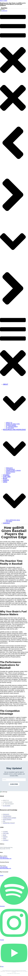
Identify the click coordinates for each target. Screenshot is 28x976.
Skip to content (3, 0)
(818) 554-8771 (3, 857)
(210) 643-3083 (3, 867)
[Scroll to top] (0, 975)
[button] (13, 348)
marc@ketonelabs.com (5, 858)
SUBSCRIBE (14, 784)
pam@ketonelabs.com (5, 868)
